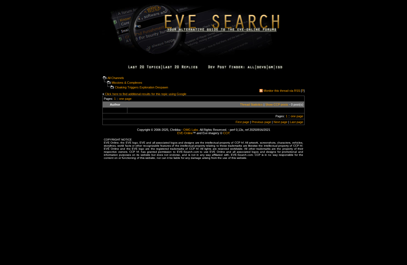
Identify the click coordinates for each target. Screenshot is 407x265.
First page (242, 122)
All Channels (115, 78)
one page (125, 98)
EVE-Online (185, 133)
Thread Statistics (251, 104)
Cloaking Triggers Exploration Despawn (141, 87)
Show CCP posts (276, 104)
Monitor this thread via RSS (282, 90)
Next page (280, 122)
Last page (296, 122)
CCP (226, 133)
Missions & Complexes (127, 82)
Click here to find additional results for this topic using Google (145, 94)
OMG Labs (190, 129)
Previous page (261, 122)
